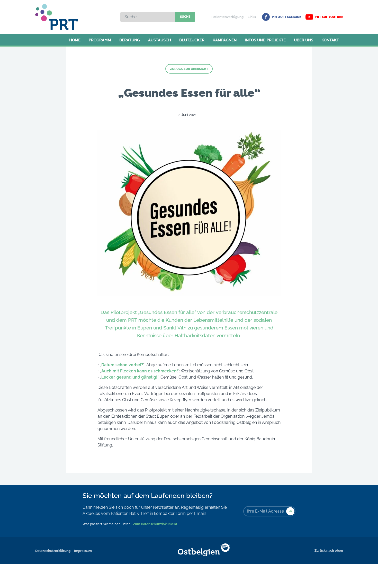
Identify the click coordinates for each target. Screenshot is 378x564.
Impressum (83, 551)
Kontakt (330, 40)
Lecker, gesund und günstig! (129, 377)
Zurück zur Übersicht (189, 69)
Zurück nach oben (328, 550)
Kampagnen (225, 40)
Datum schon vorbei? (122, 364)
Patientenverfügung (227, 17)
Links (252, 17)
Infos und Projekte (265, 40)
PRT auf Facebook (286, 17)
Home (74, 40)
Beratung (129, 40)
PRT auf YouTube (329, 17)
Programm (100, 40)
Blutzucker (191, 40)
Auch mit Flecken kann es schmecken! (139, 371)
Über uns (303, 40)
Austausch (159, 40)
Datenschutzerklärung (52, 551)
